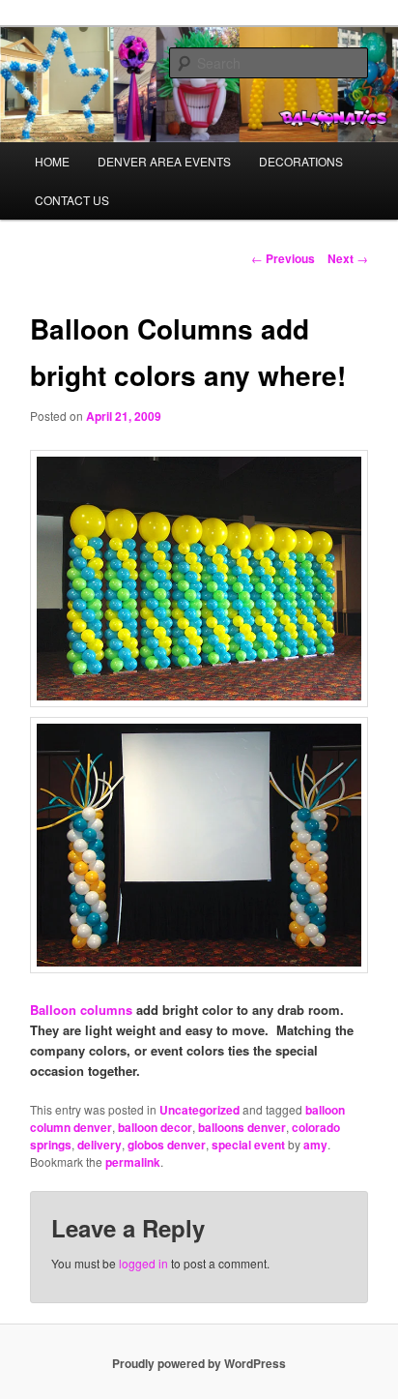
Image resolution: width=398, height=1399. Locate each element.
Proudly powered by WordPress (199, 1363)
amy (315, 1144)
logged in (143, 1263)
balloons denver (242, 1127)
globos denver (167, 1144)
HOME (52, 161)
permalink (132, 1162)
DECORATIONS (301, 161)
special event (248, 1144)
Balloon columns (81, 1009)
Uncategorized (199, 1109)
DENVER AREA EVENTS (164, 161)
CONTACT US (72, 200)
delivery (99, 1144)
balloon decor (155, 1127)
